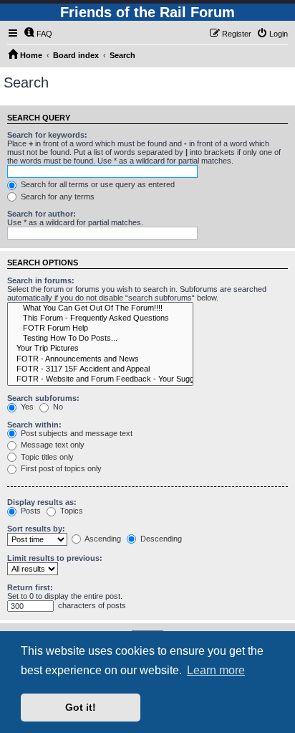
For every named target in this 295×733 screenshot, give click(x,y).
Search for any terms (57, 196)
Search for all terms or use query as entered (97, 184)
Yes (26, 406)
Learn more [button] (216, 670)
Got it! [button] (80, 707)
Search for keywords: (47, 135)
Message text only (51, 444)
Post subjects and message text (75, 433)
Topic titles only (46, 457)
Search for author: (41, 213)
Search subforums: (43, 398)
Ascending (102, 538)
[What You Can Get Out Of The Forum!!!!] (100, 308)
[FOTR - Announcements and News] (100, 359)
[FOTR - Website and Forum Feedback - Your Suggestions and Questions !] (100, 379)
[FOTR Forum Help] (100, 328)
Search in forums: (40, 280)
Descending (160, 538)
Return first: (30, 587)
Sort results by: (36, 528)
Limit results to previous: (54, 558)
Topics (70, 510)
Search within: (34, 424)
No (57, 406)
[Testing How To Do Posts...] (100, 339)
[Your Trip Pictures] (100, 349)
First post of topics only (60, 468)
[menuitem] (38, 33)
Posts (30, 510)
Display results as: (42, 502)
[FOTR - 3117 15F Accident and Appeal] (100, 369)
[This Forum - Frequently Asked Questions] (100, 318)
